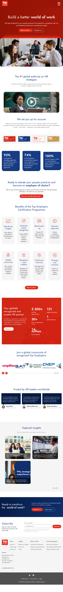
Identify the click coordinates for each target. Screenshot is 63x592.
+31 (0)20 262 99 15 (8, 568)
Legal (40, 579)
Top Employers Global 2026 (54, 547)
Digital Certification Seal (53, 549)
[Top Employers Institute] (5, 6)
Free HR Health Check (36, 549)
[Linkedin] (33, 575)
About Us (12, 544)
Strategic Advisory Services (37, 547)
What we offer (25, 30)
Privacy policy (33, 579)
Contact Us (13, 549)
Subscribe (57, 526)
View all (56, 373)
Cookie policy (24, 579)
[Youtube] (30, 575)
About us (8, 329)
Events (20, 549)
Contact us (37, 30)
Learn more (48, 509)
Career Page (13, 547)
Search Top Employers (52, 544)
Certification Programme (37, 544)
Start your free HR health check (30, 196)
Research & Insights (23, 544)
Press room (21, 547)
